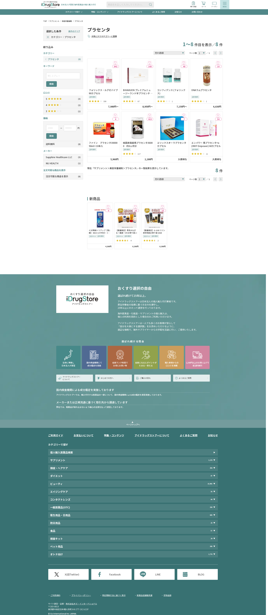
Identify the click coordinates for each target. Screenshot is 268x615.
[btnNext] (221, 53)
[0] (108, 206)
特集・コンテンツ (114, 435)
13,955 (210, 484)
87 (211, 476)
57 (211, 531)
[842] (115, 62)
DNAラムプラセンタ (201, 90)
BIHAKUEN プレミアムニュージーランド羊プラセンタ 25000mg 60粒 (137, 91)
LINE (158, 574)
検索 (51, 84)
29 (211, 538)
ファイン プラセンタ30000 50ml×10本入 (104, 144)
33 (211, 491)
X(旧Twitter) (72, 574)
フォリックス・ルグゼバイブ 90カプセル (103, 91)
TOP (45, 21)
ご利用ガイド (55, 435)
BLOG (201, 574)
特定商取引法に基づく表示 (114, 595)
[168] (150, 62)
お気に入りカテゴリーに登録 (104, 36)
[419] (150, 115)
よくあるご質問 (158, 11)
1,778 (210, 554)
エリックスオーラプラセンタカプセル (171, 144)
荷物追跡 (167, 595)
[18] (135, 206)
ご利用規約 (55, 595)
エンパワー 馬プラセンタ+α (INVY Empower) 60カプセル (206, 144)
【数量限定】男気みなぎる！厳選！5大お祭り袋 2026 (127, 231)
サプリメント (54, 21)
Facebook (115, 574)
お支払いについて (84, 435)
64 (211, 499)
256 (211, 468)
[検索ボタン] (151, 5)
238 (211, 507)
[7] (184, 115)
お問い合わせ (197, 11)
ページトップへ (133, 424)
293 (211, 546)
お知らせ (178, 11)
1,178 (210, 460)
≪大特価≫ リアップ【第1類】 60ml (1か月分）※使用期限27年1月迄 (99, 231)
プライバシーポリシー (81, 595)
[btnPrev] (215, 53)
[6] (115, 115)
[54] (218, 115)
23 (211, 523)
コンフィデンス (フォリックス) (171, 91)
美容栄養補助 (67, 21)
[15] (162, 206)
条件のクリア (74, 31)
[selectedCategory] (48, 37)
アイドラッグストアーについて (129, 11)
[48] (184, 62)
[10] (218, 62)
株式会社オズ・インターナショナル (81, 603)
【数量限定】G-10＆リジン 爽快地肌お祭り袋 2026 (154, 231)
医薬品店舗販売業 (144, 595)
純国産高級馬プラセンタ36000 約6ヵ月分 (138, 144)
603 (211, 515)
